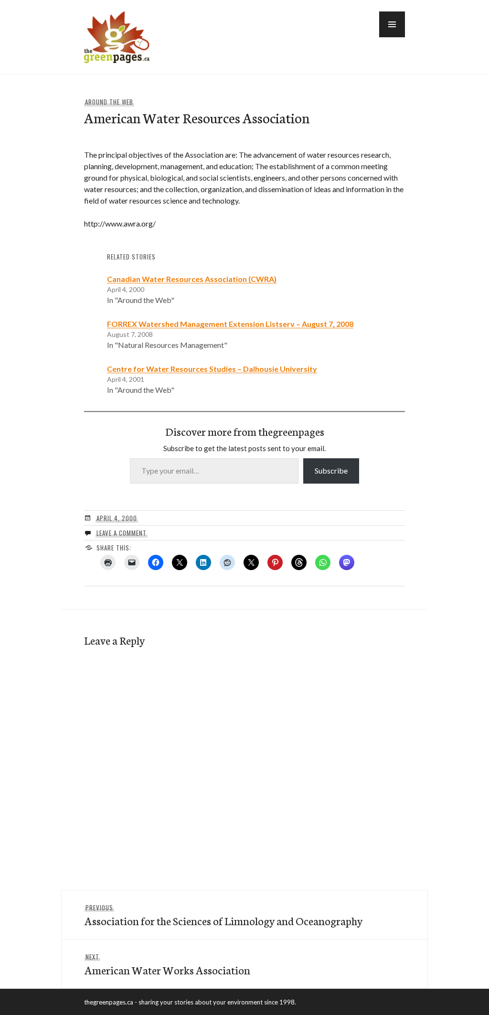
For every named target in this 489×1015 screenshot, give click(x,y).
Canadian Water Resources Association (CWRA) (191, 278)
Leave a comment (121, 533)
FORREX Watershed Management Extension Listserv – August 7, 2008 (230, 323)
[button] (392, 24)
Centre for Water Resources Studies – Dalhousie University (212, 368)
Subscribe (331, 470)
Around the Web (109, 102)
